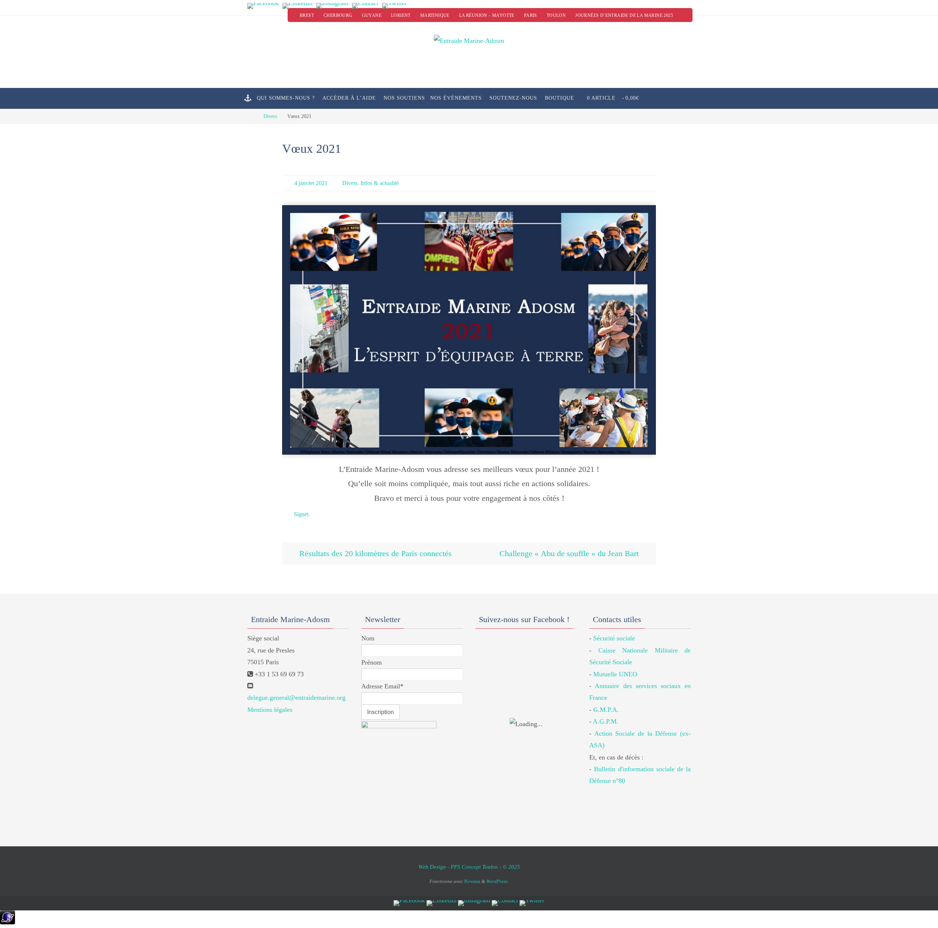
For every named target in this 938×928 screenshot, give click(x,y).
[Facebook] (263, 6)
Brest (307, 15)
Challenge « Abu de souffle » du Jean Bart (570, 553)
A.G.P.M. (605, 721)
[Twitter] (394, 6)
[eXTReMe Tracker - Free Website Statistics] (7, 922)
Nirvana (472, 881)
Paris (530, 15)
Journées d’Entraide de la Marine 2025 (624, 15)
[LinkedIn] (297, 6)
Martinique (435, 15)
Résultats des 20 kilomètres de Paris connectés (374, 553)
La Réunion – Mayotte (486, 15)
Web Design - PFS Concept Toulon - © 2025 (469, 867)
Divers (270, 116)
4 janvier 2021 (311, 183)
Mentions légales (269, 709)
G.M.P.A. (606, 709)
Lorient (401, 15)
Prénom (371, 662)
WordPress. (497, 881)
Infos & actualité (380, 183)
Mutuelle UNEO (615, 674)
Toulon (556, 15)
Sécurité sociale (614, 638)
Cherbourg (338, 15)
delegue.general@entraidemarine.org (296, 697)
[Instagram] (332, 6)
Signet (301, 514)
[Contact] (365, 6)
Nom (367, 638)
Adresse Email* (382, 686)
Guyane (371, 15)
